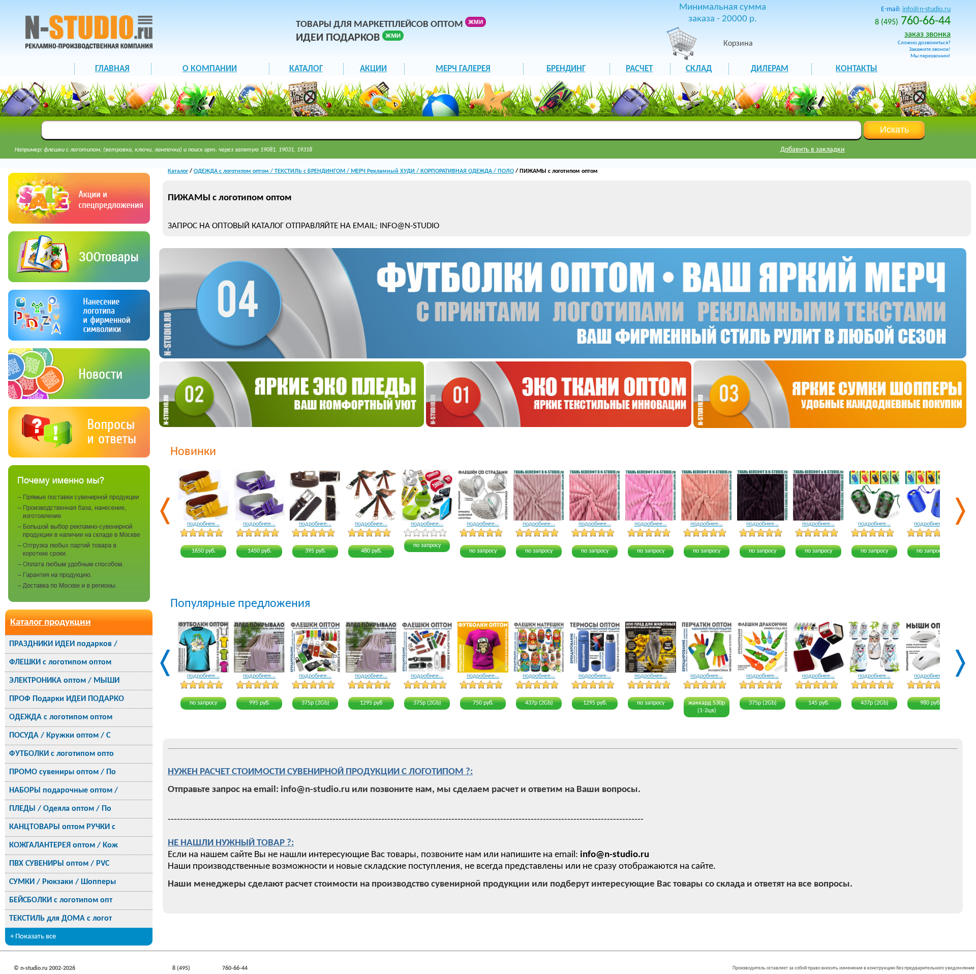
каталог (306, 69)
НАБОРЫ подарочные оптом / (63, 790)
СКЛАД (699, 69)
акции (373, 69)
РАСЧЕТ (639, 69)
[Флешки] (79, 280)
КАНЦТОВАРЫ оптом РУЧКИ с (62, 827)
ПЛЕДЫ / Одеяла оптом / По (60, 809)
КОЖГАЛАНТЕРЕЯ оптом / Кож (63, 845)
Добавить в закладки (812, 150)
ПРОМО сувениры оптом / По (62, 772)
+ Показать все (33, 936)
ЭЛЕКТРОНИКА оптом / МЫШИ (64, 681)
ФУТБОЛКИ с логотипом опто (61, 754)
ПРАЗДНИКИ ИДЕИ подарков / (63, 644)
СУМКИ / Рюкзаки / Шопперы (62, 882)
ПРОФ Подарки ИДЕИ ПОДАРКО (66, 699)
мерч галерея (463, 69)
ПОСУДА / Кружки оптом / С (59, 736)
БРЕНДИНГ (566, 69)
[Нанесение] (79, 338)
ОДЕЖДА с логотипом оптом (60, 717)
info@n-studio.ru (926, 9)
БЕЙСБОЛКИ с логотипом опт (60, 900)
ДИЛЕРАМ (769, 69)
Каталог (178, 171)
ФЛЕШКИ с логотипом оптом (60, 662)
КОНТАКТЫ (856, 69)
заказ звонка (927, 34)
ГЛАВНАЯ (112, 69)
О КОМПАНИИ (209, 69)
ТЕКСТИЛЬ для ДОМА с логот (60, 919)
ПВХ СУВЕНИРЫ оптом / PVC (59, 864)
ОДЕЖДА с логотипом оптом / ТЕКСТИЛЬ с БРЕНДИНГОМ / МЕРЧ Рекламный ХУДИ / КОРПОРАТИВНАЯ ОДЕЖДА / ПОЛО (354, 171)
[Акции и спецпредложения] (79, 221)
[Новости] (79, 397)
